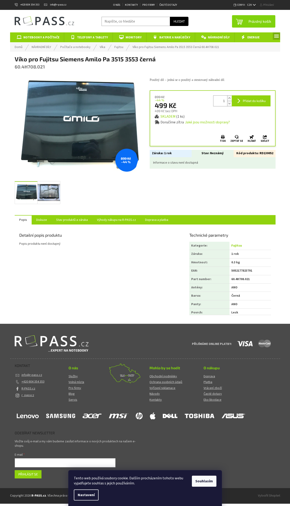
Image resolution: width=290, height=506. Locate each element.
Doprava (209, 376)
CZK (249, 5)
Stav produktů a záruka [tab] (72, 220)
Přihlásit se (28, 474)
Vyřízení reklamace (162, 388)
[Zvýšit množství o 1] (229, 98)
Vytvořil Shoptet (269, 495)
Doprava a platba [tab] (156, 220)
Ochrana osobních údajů (165, 382)
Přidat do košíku (254, 101)
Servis (73, 400)
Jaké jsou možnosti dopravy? (207, 122)
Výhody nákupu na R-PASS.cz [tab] (116, 220)
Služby (73, 376)
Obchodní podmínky (163, 376)
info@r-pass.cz (32, 375)
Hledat (179, 21)
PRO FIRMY (148, 5)
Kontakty (131, 5)
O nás (116, 5)
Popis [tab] (23, 220)
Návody (154, 394)
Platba (208, 382)
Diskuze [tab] (41, 220)
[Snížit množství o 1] (229, 103)
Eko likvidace (212, 400)
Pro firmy (75, 388)
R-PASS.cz (28, 388)
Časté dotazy (168, 5)
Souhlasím (204, 481)
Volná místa (76, 382)
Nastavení (86, 494)
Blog (72, 394)
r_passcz (28, 395)
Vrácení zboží (213, 388)
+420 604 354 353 (33, 381)
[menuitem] (37, 37)
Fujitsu (236, 245)
